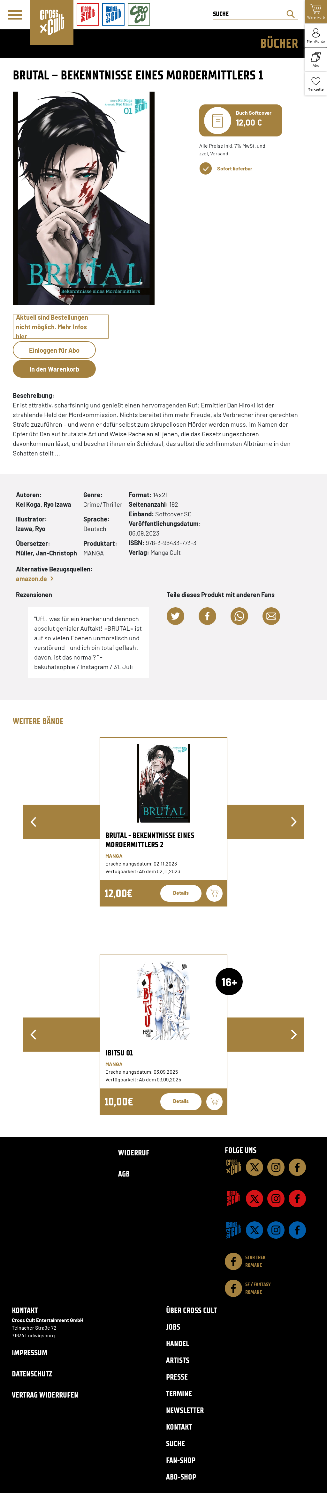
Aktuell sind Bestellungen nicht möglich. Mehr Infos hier (52, 326)
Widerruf (133, 1152)
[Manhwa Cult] (233, 1230)
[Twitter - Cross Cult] (254, 1167)
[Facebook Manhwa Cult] (297, 1230)
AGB (124, 1173)
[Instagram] (276, 1167)
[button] (175, 616)
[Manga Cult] (233, 1198)
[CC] (233, 1167)
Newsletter (185, 1410)
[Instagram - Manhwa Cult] (276, 1230)
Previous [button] (33, 822)
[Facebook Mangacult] (297, 1198)
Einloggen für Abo (54, 350)
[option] (163, 821)
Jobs (173, 1327)
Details (181, 893)
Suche (175, 1443)
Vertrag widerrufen (45, 1394)
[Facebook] (297, 1167)
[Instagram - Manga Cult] (276, 1198)
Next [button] (294, 822)
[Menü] (15, 15)
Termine (179, 1393)
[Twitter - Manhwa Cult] (254, 1230)
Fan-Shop (180, 1460)
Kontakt (179, 1426)
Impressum (29, 1352)
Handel (177, 1343)
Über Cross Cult (191, 1310)
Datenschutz (32, 1373)
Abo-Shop (181, 1476)
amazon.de (31, 578)
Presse (177, 1377)
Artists (177, 1360)
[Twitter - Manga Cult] (254, 1198)
